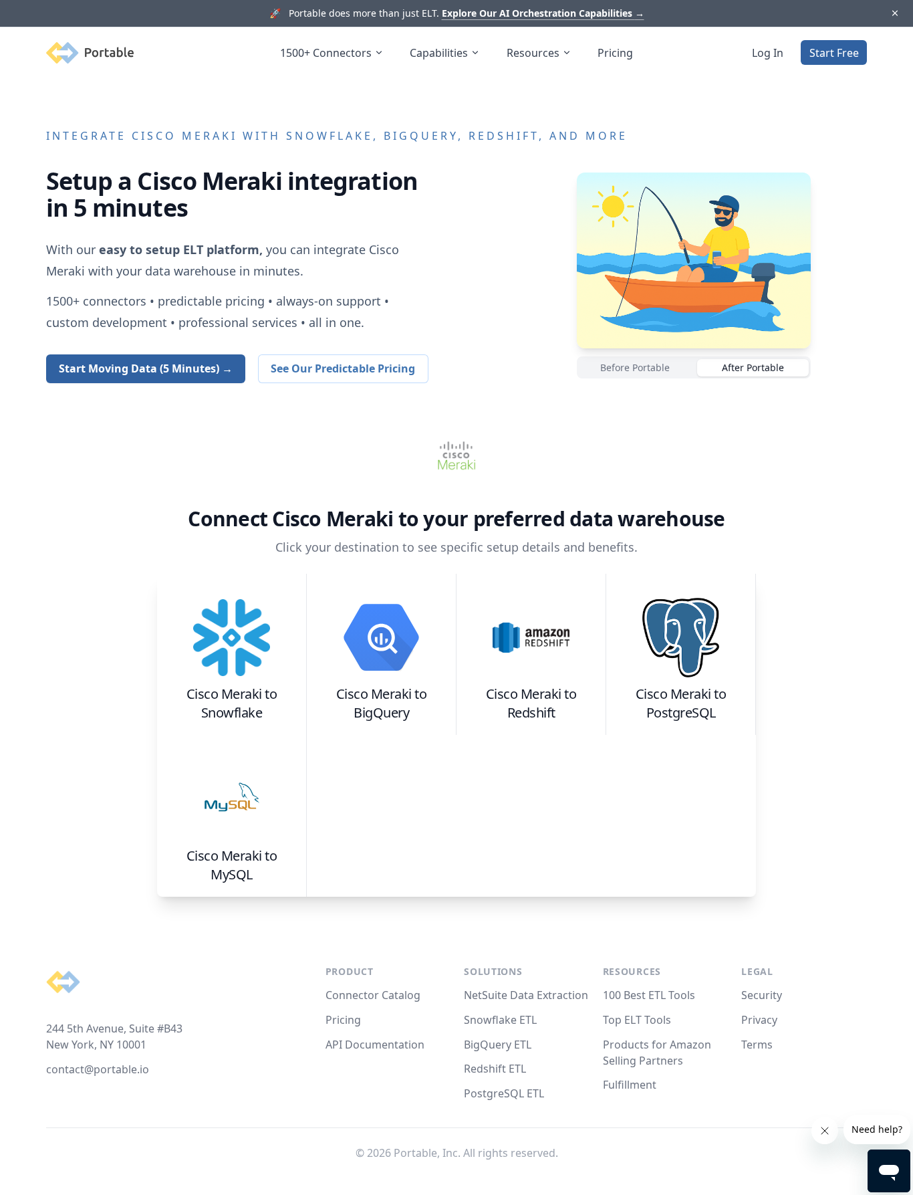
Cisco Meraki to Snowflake (231, 703)
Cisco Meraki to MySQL (231, 865)
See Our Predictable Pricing (343, 368)
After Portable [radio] (753, 367)
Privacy (759, 1019)
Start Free (834, 52)
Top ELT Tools (637, 1019)
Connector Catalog (372, 995)
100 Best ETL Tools (649, 995)
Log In (767, 52)
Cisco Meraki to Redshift (531, 703)
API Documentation (374, 1044)
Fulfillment (629, 1084)
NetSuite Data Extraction (526, 995)
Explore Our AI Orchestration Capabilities (543, 13)
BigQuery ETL (497, 1044)
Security (761, 995)
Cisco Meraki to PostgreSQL (681, 703)
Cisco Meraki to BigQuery (381, 703)
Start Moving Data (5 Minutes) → (146, 368)
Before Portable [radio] (635, 367)
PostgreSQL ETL (504, 1093)
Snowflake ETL (500, 1019)
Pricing (615, 52)
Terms (757, 1044)
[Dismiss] (894, 13)
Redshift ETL (495, 1068)
